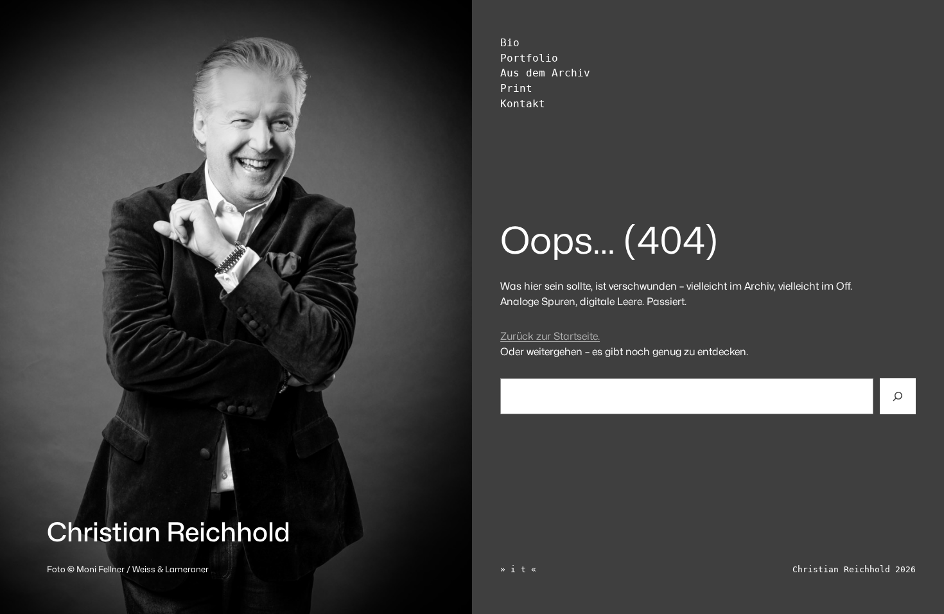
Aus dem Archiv (545, 73)
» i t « (518, 569)
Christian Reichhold (168, 532)
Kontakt (522, 104)
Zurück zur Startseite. (550, 336)
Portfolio (529, 58)
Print (516, 88)
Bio (510, 43)
